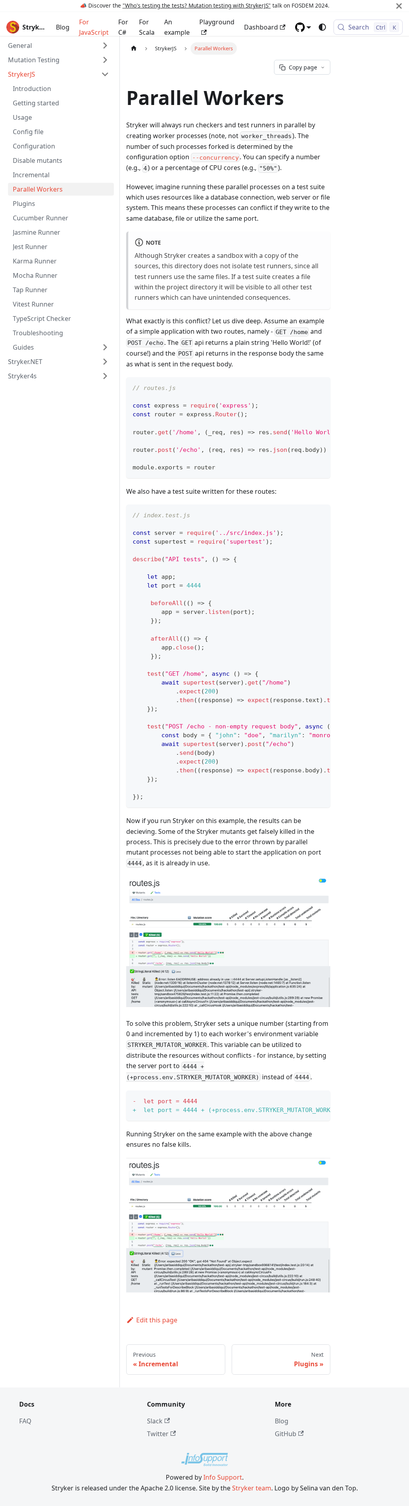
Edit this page (156, 1320)
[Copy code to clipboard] (320, 387)
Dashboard (261, 27)
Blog (62, 27)
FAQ (25, 1421)
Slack (155, 1421)
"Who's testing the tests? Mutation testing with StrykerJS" (197, 5)
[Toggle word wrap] (306, 387)
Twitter (158, 1433)
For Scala (147, 27)
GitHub (285, 1433)
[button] (303, 27)
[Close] (399, 6)
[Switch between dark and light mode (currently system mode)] (322, 27)
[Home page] (133, 48)
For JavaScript (94, 27)
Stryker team (251, 1488)
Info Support (222, 1477)
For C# (123, 27)
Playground (216, 22)
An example (177, 27)
